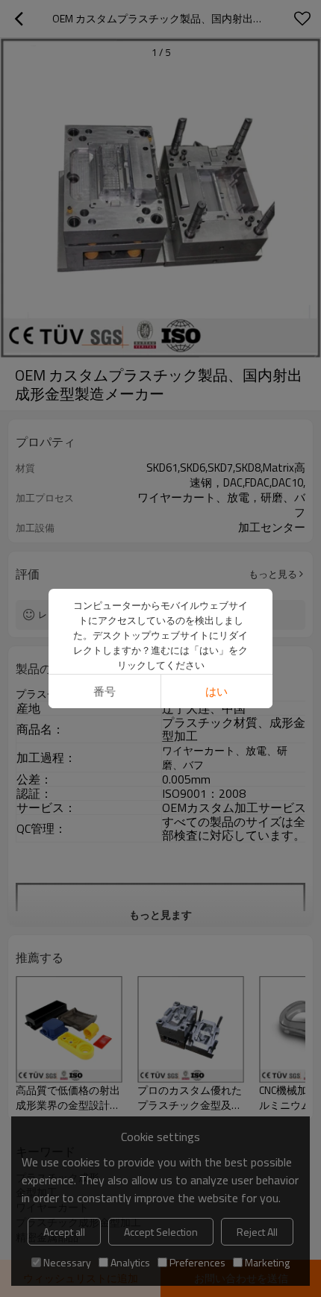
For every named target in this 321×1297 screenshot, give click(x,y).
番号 (104, 691)
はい (216, 691)
